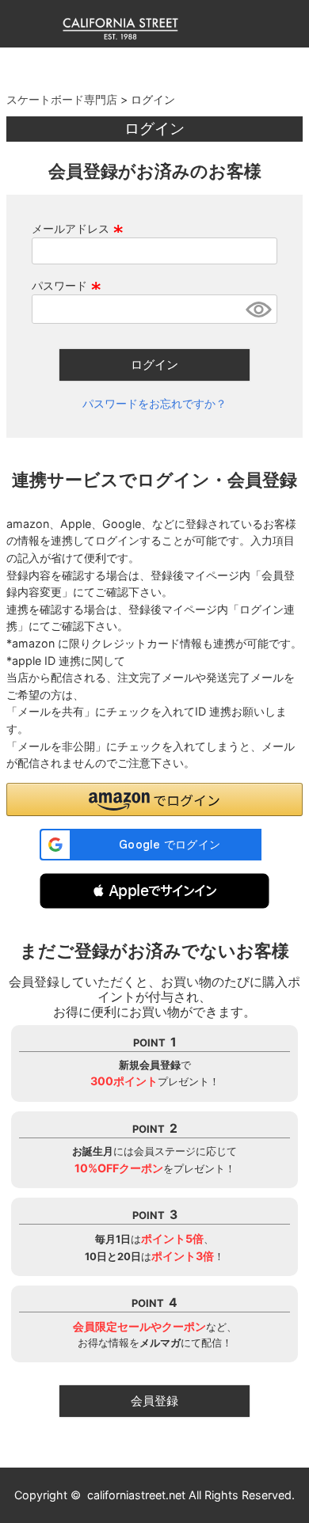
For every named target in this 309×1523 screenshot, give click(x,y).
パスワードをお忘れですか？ (154, 403)
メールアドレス (78, 228)
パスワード (66, 285)
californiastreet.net (136, 1495)
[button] (154, 891)
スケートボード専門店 (61, 99)
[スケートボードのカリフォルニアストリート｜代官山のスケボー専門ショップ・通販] (120, 36)
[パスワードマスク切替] (259, 309)
